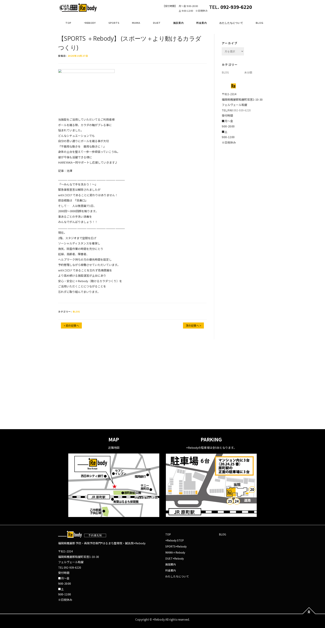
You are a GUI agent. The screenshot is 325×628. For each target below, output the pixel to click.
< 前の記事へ (71, 325)
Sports (114, 22)
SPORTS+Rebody (176, 546)
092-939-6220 (236, 6)
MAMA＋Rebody (175, 552)
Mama (136, 22)
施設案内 (178, 22)
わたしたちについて (231, 22)
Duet (157, 22)
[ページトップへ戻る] (309, 614)
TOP (68, 22)
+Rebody (90, 22)
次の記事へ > (193, 325)
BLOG (259, 22)
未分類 (248, 72)
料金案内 (201, 22)
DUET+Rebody (174, 558)
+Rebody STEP (174, 540)
